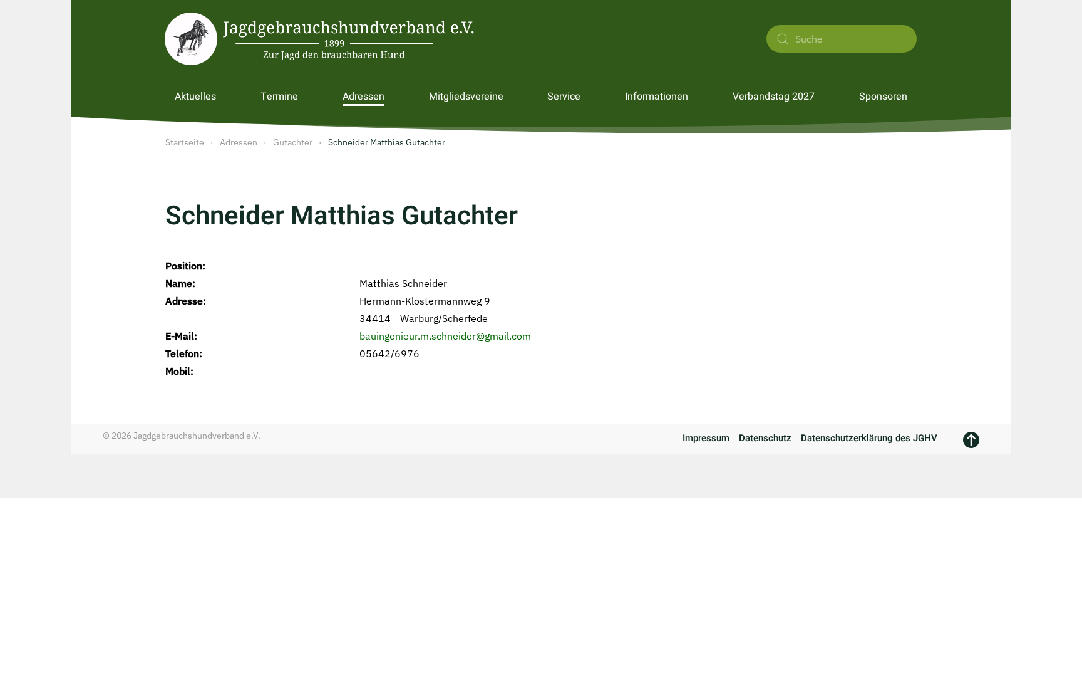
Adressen (363, 96)
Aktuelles (195, 96)
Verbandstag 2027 (774, 96)
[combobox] (841, 39)
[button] (971, 440)
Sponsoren (883, 96)
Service (563, 96)
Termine (279, 96)
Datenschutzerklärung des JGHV (869, 438)
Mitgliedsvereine (466, 96)
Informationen (656, 96)
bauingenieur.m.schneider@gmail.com (445, 336)
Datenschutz (765, 438)
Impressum (706, 438)
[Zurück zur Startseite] (321, 39)
